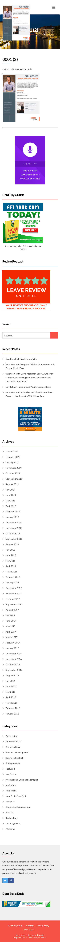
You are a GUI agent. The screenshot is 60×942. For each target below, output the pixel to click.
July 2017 (10, 615)
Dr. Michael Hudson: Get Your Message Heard (28, 386)
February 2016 (13, 708)
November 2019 (14, 467)
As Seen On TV (13, 741)
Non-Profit (11, 790)
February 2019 (13, 511)
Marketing (11, 785)
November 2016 (14, 659)
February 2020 (13, 456)
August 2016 (12, 675)
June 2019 (11, 495)
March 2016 (11, 702)
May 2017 (10, 626)
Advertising (11, 736)
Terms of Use (28, 930)
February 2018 (13, 577)
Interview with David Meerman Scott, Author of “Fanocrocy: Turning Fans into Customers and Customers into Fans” (29, 377)
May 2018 (10, 560)
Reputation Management (18, 807)
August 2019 (12, 484)
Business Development (17, 752)
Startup (9, 812)
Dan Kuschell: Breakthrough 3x (21, 358)
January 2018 (12, 582)
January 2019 (12, 517)
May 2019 (10, 500)
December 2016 (14, 653)
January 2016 (12, 713)
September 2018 (14, 538)
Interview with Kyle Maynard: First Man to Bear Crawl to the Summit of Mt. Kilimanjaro (29, 394)
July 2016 (10, 680)
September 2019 (14, 478)
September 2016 (14, 670)
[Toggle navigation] (53, 7)
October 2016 (13, 664)
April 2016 (11, 697)
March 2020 (11, 451)
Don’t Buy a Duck (15, 925)
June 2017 (11, 620)
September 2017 (14, 604)
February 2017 (13, 642)
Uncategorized (13, 823)
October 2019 (13, 473)
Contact (30, 925)
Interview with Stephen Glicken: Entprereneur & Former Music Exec (30, 366)
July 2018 (10, 549)
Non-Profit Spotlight (16, 796)
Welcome (10, 828)
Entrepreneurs (13, 763)
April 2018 (11, 566)
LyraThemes (41, 938)
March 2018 (11, 571)
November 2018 (14, 528)
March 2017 (11, 637)
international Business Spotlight (22, 779)
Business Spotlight (15, 757)
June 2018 (11, 555)
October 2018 (13, 533)
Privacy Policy (43, 925)
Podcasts (10, 801)
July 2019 (10, 489)
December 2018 (14, 522)
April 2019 (11, 506)
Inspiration (11, 774)
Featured (10, 768)
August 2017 (12, 609)
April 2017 (11, 631)
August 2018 (12, 544)
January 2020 (12, 462)
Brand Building (13, 747)
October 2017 (13, 599)
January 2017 (12, 648)
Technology (11, 818)
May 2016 (10, 691)
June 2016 (11, 686)
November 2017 (14, 593)
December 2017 (14, 588)
